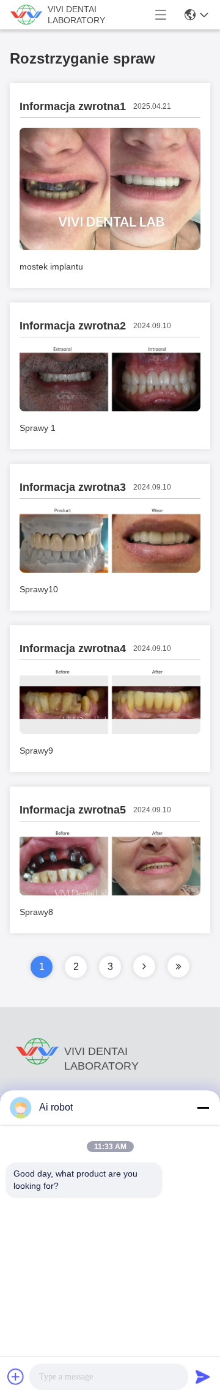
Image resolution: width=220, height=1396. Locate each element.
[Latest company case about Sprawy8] (110, 892)
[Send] (203, 1376)
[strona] (144, 966)
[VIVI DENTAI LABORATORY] (26, 15)
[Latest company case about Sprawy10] (110, 570)
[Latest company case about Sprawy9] (110, 731)
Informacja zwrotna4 (73, 648)
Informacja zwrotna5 (73, 810)
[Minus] (203, 1107)
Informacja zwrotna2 (73, 326)
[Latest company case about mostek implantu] (110, 247)
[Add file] (15, 1376)
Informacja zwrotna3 (73, 487)
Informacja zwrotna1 (73, 106)
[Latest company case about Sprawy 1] (110, 408)
